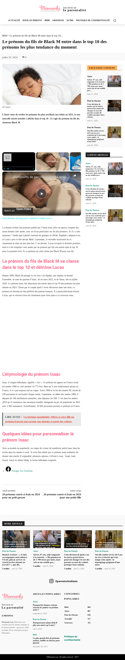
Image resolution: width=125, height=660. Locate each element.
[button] (114, 20)
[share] (74, 175)
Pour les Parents (94, 101)
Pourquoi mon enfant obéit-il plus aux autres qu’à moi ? (45, 624)
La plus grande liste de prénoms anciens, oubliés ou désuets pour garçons (46, 640)
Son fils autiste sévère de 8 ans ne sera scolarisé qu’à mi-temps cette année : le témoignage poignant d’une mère (96, 136)
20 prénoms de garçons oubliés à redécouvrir (41, 177)
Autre (89, 76)
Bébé (4, 35)
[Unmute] (8, 169)
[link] (7, 176)
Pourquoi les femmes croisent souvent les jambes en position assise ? (45, 607)
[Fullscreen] (33, 169)
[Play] (4, 169)
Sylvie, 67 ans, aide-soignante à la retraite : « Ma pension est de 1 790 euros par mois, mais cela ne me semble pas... (96, 171)
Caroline (5, 569)
